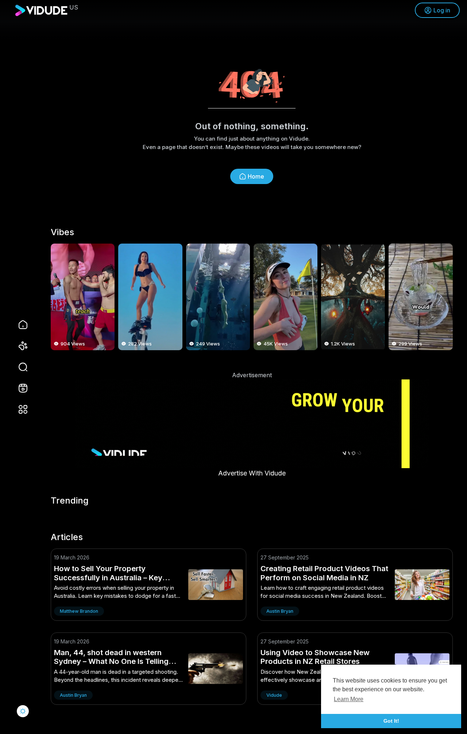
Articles (67, 537)
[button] (18, 367)
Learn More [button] (348, 699)
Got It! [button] (391, 721)
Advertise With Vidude (252, 473)
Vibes (62, 232)
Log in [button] (441, 10)
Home (256, 176)
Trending (70, 501)
